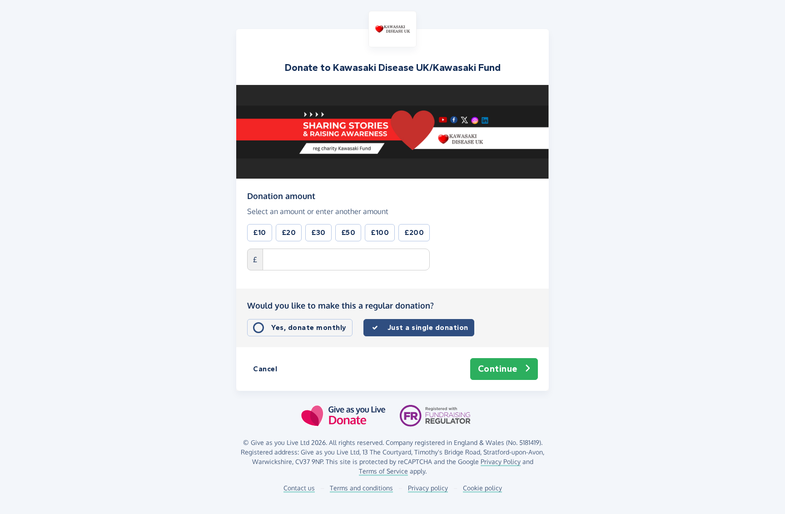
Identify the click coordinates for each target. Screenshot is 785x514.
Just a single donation (428, 327)
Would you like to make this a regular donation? (340, 305)
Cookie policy (482, 488)
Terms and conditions (361, 488)
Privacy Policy (501, 461)
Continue (497, 369)
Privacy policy (428, 488)
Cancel (265, 368)
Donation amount (281, 195)
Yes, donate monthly (309, 327)
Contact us (299, 488)
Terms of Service (383, 471)
